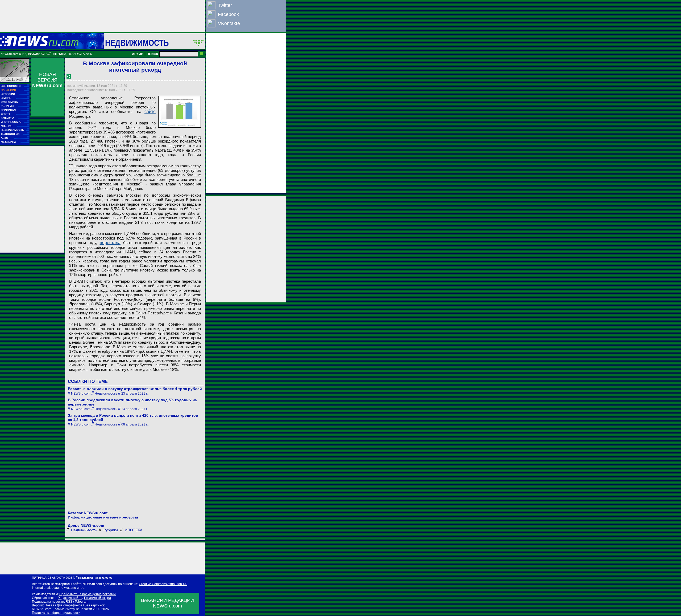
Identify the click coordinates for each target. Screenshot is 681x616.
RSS (69, 601)
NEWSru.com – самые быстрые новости (62, 609)
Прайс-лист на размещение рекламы (87, 594)
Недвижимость (137, 43)
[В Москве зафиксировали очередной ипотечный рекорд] (179, 112)
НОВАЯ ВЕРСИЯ (47, 80)
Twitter (225, 5)
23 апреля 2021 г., (134, 393)
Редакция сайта (70, 598)
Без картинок (95, 605)
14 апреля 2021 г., (134, 409)
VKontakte (229, 23)
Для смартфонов (69, 605)
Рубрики (110, 530)
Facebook (228, 14)
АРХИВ (137, 54)
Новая (49, 605)
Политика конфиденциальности (56, 613)
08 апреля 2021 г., (134, 424)
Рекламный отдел (97, 598)
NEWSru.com (9, 53)
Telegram (81, 601)
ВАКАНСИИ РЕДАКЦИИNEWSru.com (167, 603)
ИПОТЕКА (133, 530)
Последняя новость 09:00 (95, 577)
